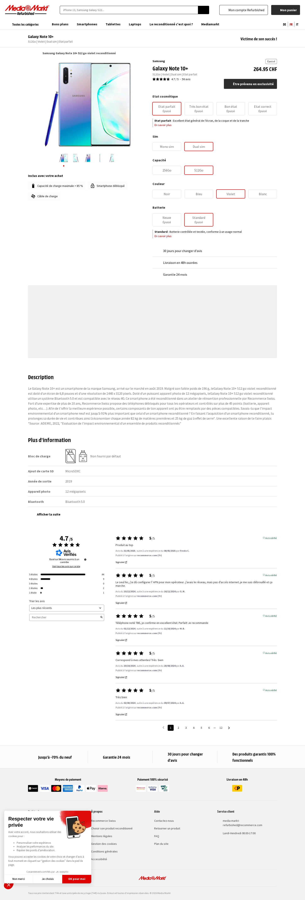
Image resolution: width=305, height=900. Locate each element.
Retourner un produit (167, 828)
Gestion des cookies (104, 844)
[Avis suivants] (229, 728)
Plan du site (161, 844)
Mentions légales (101, 836)
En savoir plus (163, 125)
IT (297, 24)
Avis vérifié (271, 538)
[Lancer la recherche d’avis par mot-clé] (101, 617)
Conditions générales (104, 851)
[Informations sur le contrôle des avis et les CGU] (85, 559)
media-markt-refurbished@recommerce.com (242, 823)
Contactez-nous (164, 821)
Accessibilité (99, 859)
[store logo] (27, 10)
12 (221, 728)
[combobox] (129, 10)
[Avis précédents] (163, 727)
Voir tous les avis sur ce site (66, 566)
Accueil (30, 53)
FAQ (156, 836)
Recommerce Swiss (103, 821)
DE (284, 24)
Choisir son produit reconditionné (112, 828)
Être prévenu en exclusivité (253, 84)
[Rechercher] (203, 10)
